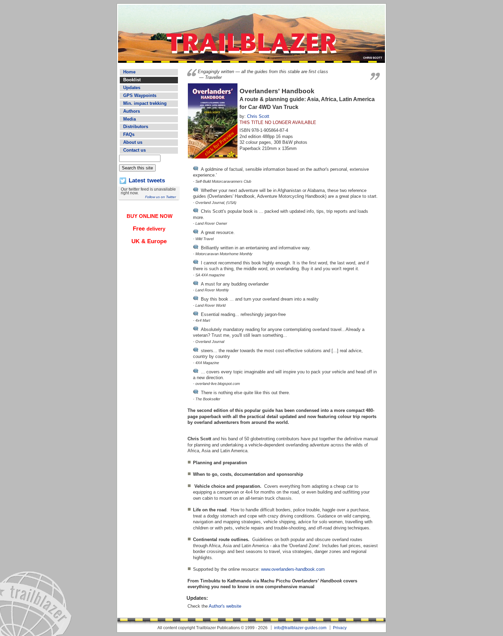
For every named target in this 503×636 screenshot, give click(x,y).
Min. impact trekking (145, 103)
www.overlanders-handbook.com (293, 569)
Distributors (135, 126)
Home (129, 71)
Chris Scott (258, 116)
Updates (131, 87)
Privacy (340, 627)
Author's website (225, 606)
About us (132, 142)
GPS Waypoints (139, 95)
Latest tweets (147, 180)
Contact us (134, 150)
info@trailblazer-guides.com (300, 627)
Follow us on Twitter (160, 197)
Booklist (132, 79)
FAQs (128, 134)
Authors (131, 111)
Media (129, 119)
